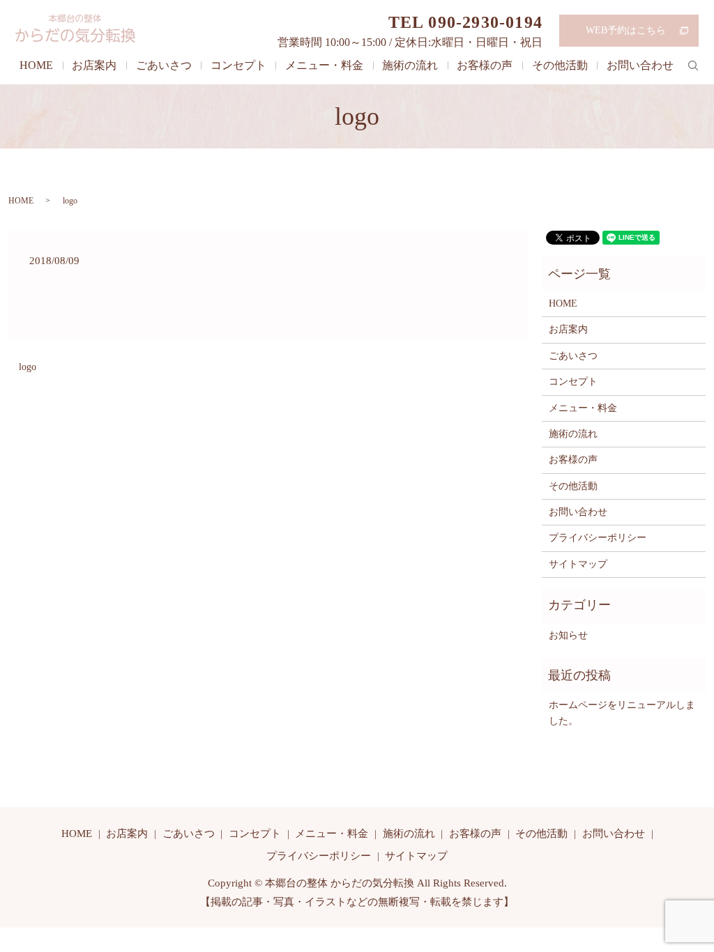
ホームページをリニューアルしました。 (622, 712)
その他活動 (560, 65)
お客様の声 (484, 65)
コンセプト (238, 65)
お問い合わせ (640, 65)
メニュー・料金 (324, 65)
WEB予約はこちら (626, 30)
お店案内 (94, 65)
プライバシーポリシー (597, 537)
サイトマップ (578, 564)
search (693, 65)
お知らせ (568, 635)
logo (27, 367)
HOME (36, 65)
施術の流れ (410, 65)
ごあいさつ (164, 65)
